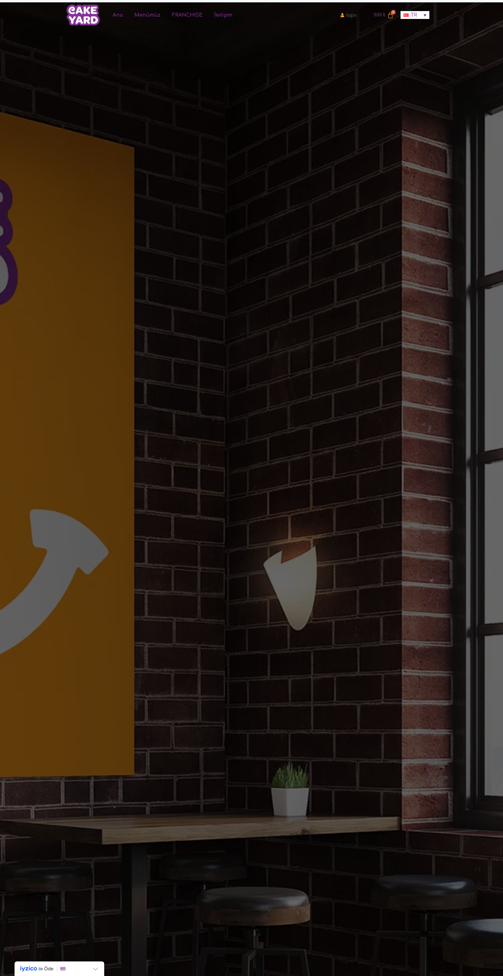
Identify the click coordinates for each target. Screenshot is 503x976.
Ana (118, 15)
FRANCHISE (187, 15)
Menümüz (147, 15)
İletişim (223, 15)
